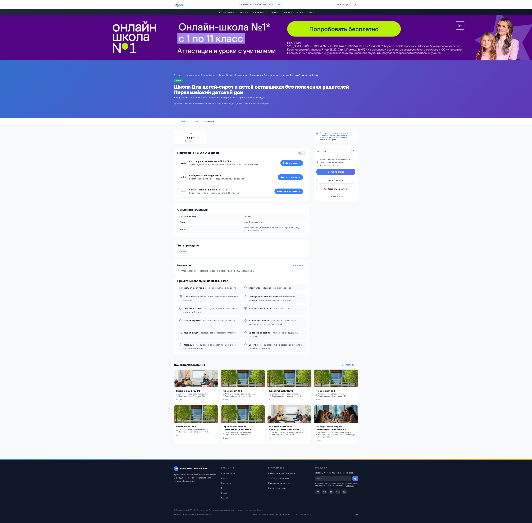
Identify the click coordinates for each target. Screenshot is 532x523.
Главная (177, 75)
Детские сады (225, 12)
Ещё (310, 12)
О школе (181, 121)
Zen (344, 492)
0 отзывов (321, 151)
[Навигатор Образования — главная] (179, 4)
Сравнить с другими (337, 189)
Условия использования (246, 510)
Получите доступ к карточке (332, 135)
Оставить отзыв (336, 172)
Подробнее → (299, 265)
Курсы (300, 12)
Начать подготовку (287, 191)
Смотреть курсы (288, 177)
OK (324, 492)
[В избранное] (352, 151)
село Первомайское (205, 75)
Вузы (273, 12)
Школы (242, 12)
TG (331, 492)
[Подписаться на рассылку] (355, 478)
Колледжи (258, 12)
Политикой (350, 486)
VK (318, 492)
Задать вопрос (335, 180)
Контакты (209, 121)
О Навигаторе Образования (281, 473)
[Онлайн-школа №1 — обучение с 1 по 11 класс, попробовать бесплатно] (266, 37)
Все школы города (260, 103)
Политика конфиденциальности (222, 510)
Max (338, 492)
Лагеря (286, 12)
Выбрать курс (290, 163)
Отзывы (195, 121)
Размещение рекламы (279, 483)
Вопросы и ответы (277, 488)
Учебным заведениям (278, 478)
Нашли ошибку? (337, 196)
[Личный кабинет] (355, 4)
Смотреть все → (350, 365)
